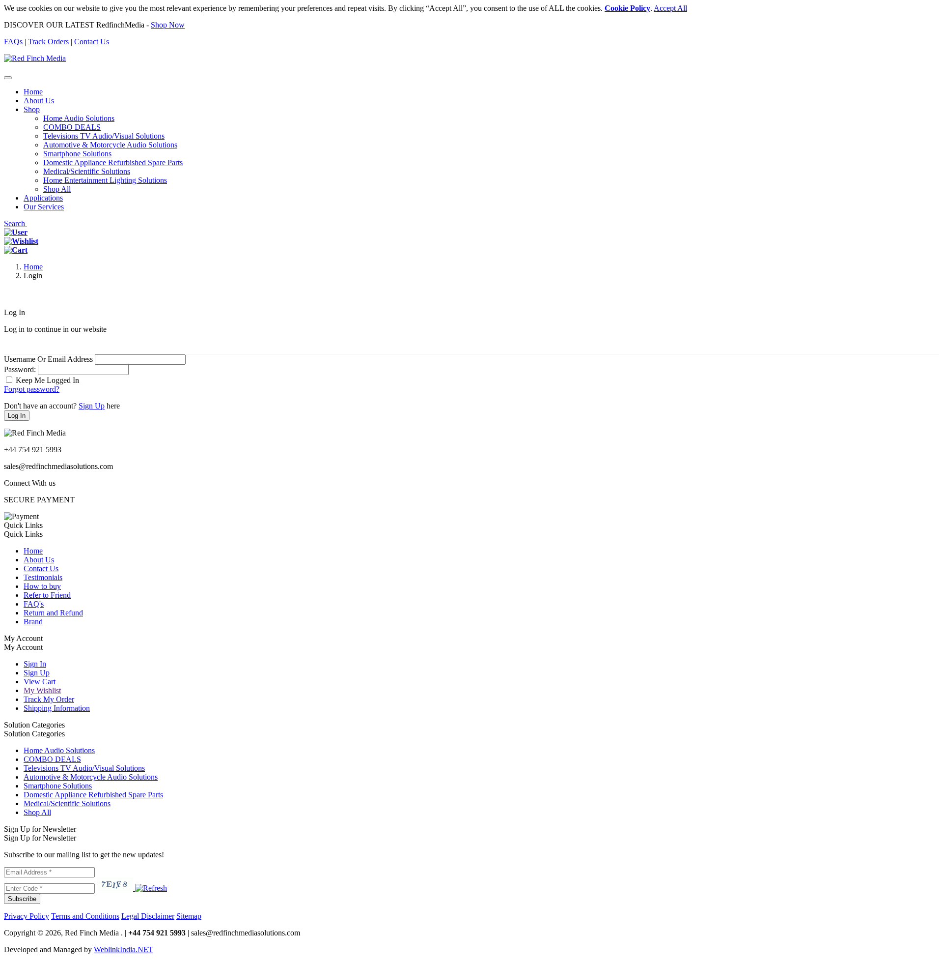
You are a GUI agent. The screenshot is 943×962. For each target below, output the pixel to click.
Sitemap (188, 916)
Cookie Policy (627, 8)
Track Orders (48, 41)
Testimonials (43, 577)
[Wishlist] (21, 241)
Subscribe (22, 899)
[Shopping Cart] (16, 250)
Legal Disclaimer (147, 916)
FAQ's (34, 604)
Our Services (44, 207)
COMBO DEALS (72, 127)
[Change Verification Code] (150, 888)
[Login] (16, 232)
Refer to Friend (47, 595)
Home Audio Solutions (78, 118)
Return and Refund (53, 613)
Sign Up (92, 406)
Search (15, 223)
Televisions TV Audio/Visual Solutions (104, 136)
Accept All (670, 8)
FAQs (13, 41)
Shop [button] (32, 109)
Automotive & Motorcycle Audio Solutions (110, 145)
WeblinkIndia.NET (123, 949)
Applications (43, 198)
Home (33, 91)
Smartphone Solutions (77, 153)
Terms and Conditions (85, 916)
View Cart (39, 681)
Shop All (57, 189)
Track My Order (49, 699)
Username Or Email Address (48, 359)
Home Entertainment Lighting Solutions (105, 180)
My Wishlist (42, 690)
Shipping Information (57, 708)
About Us (39, 100)
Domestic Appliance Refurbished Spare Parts (113, 162)
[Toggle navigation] (8, 77)
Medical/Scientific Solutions (86, 171)
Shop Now (168, 25)
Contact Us (91, 41)
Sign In (35, 664)
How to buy (42, 586)
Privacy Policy (26, 916)
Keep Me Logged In (47, 380)
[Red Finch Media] (35, 58)
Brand (33, 621)
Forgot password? (31, 389)
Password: (20, 369)
